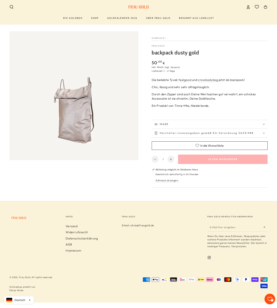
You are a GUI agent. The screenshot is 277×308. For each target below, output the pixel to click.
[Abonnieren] (265, 227)
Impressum (73, 250)
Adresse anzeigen (166, 180)
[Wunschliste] (257, 7)
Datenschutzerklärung (82, 238)
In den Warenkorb (222, 159)
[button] (11, 7)
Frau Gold (158, 46)
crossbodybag (208, 80)
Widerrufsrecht (77, 232)
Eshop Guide (16, 290)
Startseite (158, 38)
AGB (69, 244)
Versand (175, 67)
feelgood (184, 80)
